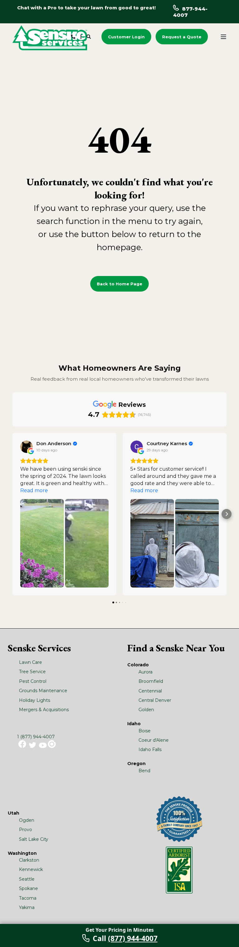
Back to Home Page (119, 283)
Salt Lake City (33, 839)
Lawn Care (30, 662)
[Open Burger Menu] (223, 36)
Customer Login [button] (126, 36)
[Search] (89, 36)
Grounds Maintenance (43, 690)
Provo (25, 829)
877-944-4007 (190, 12)
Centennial (150, 691)
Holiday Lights (34, 700)
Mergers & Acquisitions (44, 709)
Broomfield (150, 681)
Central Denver (154, 700)
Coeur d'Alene (153, 740)
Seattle (27, 879)
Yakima (27, 907)
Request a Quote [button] (181, 36)
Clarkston (29, 860)
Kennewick (31, 869)
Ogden (26, 820)
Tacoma (27, 898)
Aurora (145, 672)
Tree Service (32, 671)
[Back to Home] (49, 37)
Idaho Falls (150, 749)
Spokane (28, 888)
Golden (146, 709)
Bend (144, 770)
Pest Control (32, 681)
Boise (144, 731)
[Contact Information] (73, 36)
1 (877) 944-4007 (36, 737)
